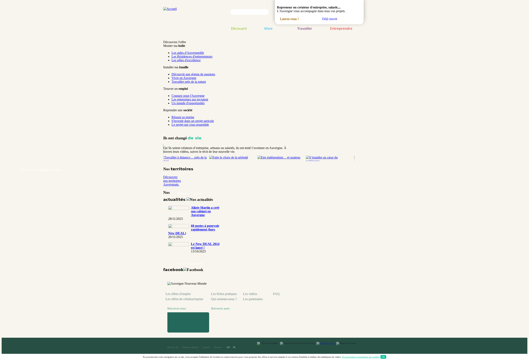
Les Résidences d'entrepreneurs (192, 56)
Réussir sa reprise (183, 117)
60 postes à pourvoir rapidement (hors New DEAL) (193, 229)
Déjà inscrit (329, 19)
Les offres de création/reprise (184, 299)
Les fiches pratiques (224, 294)
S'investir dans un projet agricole (193, 121)
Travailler (304, 29)
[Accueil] (170, 9)
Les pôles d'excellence (186, 60)
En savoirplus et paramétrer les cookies (360, 357)
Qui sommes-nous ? (224, 299)
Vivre (268, 29)
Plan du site (172, 347)
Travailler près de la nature (189, 81)
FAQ (276, 294)
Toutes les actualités (190, 263)
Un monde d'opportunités (188, 103)
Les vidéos (250, 294)
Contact (206, 347)
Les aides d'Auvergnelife (188, 52)
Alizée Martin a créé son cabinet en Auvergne (205, 211)
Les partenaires (253, 299)
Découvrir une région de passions (193, 74)
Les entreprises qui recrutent (190, 99)
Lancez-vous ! (289, 19)
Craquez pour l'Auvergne (188, 95)
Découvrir (239, 29)
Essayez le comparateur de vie (40, 170)
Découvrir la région (189, 193)
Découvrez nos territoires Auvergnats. (172, 180)
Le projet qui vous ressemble (190, 124)
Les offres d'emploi (178, 294)
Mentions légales (190, 347)
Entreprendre (341, 29)
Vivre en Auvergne (184, 78)
